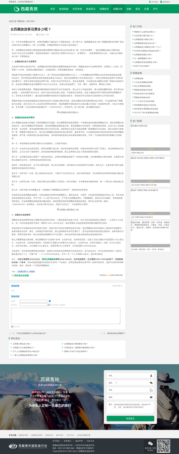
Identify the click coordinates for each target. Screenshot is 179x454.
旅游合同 (49, 435)
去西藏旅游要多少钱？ (142, 54)
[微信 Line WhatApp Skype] (113, 382)
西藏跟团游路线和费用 (24, 117)
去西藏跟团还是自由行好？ (144, 43)
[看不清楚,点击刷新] (56, 305)
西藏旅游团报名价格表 (142, 89)
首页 (52, 8)
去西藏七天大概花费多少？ (22, 347)
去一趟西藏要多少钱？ (142, 58)
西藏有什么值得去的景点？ (144, 32)
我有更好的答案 (20, 275)
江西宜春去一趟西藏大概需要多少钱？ (78, 347)
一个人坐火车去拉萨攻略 (143, 101)
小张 (47, 34)
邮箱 (110, 397)
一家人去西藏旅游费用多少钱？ (24, 355)
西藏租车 (104, 8)
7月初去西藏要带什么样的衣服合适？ (31, 333)
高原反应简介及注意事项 (143, 93)
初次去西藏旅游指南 (141, 86)
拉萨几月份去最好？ (141, 66)
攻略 (129, 8)
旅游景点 (91, 8)
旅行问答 (30, 21)
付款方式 (90, 441)
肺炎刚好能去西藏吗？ (116, 333)
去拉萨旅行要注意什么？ (143, 35)
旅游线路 (64, 8)
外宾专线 (77, 8)
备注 (110, 404)
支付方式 (70, 435)
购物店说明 (23, 435)
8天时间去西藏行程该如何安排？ (146, 50)
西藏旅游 (21, 21)
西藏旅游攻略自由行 (141, 97)
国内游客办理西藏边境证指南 (145, 108)
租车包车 (59, 435)
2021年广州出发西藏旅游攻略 (145, 112)
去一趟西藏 (30, 271)
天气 (155, 8)
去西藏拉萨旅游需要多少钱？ (145, 62)
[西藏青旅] (28, 8)
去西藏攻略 (137, 78)
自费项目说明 (36, 435)
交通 (146, 8)
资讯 (137, 8)
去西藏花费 (21, 271)
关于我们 (153, 2)
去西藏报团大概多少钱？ (143, 39)
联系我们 (165, 2)
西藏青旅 (82, 451)
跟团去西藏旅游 (49, 259)
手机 (110, 390)
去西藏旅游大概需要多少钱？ (75, 343)
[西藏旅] (29, 446)
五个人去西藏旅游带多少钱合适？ (25, 351)
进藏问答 (118, 8)
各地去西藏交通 (83, 435)
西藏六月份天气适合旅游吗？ (75, 351)
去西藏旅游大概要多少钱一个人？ (147, 47)
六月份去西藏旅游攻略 (142, 82)
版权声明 (79, 441)
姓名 (110, 375)
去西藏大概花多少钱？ (20, 343)
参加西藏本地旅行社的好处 (144, 105)
